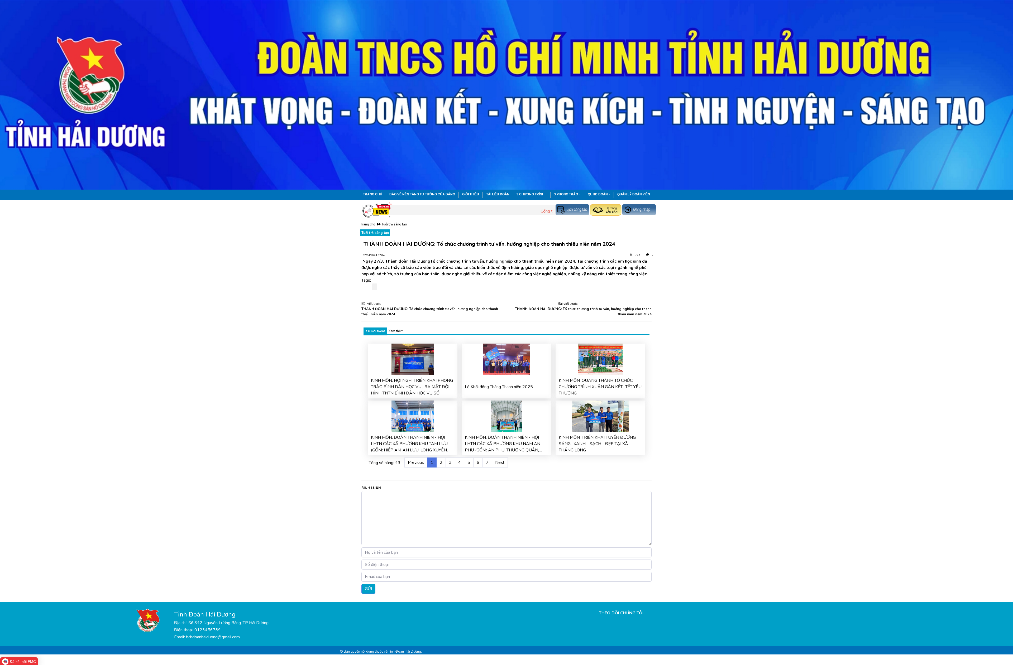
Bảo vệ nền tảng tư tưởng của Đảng (422, 194)
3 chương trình (530, 194)
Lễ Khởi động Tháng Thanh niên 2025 (499, 387)
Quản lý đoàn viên (633, 194)
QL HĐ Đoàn (598, 194)
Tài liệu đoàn (497, 194)
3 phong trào (566, 194)
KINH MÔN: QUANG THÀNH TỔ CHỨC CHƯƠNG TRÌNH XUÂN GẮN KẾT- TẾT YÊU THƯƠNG (600, 387)
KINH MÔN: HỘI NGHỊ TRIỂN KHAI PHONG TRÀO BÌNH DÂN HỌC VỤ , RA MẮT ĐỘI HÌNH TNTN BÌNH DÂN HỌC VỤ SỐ (412, 387)
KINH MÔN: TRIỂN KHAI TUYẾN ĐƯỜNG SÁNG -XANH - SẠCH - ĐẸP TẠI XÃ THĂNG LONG (597, 444)
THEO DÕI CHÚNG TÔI (621, 613)
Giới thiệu (470, 194)
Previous (416, 462)
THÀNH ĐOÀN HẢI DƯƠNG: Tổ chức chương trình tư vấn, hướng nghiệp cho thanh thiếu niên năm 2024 (429, 312)
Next (499, 462)
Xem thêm (396, 331)
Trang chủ (372, 194)
